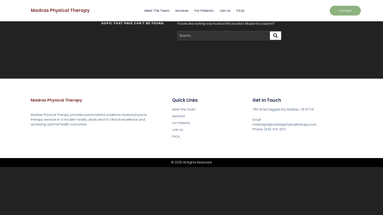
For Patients (203, 10)
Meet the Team (156, 10)
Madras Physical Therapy (60, 10)
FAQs (240, 10)
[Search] (275, 35)
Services (182, 10)
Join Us (224, 10)
